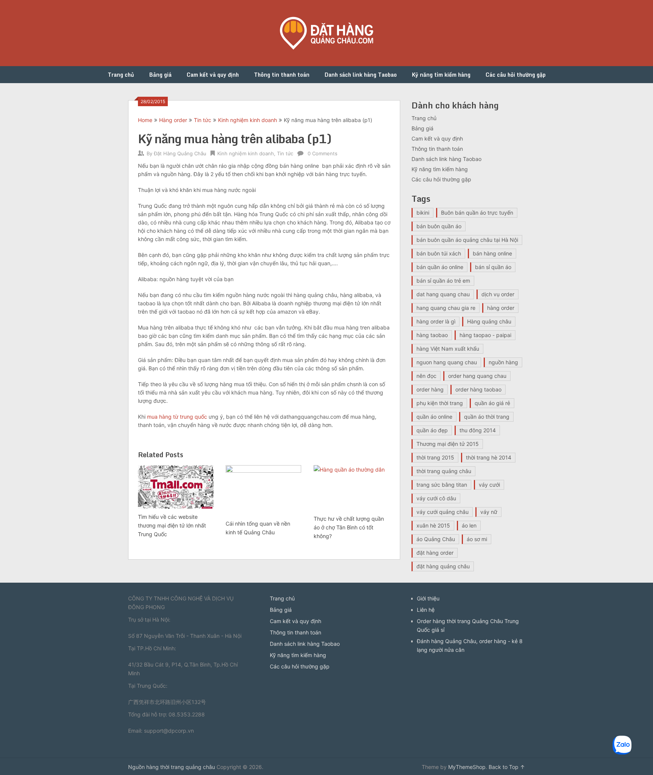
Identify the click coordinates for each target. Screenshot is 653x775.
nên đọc (426, 376)
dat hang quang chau (443, 294)
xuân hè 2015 (433, 525)
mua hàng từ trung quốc (177, 416)
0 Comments (322, 153)
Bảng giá (160, 74)
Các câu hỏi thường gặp (516, 74)
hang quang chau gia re (445, 308)
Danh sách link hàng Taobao (361, 74)
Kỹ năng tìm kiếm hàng (441, 74)
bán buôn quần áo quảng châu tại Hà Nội (467, 240)
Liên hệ (426, 609)
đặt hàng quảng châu (443, 566)
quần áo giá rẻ (492, 403)
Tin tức (202, 120)
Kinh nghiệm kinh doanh (247, 120)
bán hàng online (492, 253)
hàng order (500, 308)
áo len (469, 525)
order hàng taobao (478, 389)
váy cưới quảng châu (442, 512)
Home (145, 120)
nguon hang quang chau (446, 362)
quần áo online (434, 416)
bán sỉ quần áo (493, 267)
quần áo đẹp (432, 430)
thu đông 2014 (478, 430)
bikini (422, 212)
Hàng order (173, 120)
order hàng (430, 389)
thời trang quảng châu (443, 471)
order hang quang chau (477, 376)
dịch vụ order (497, 294)
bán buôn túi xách (438, 253)
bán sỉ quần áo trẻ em (443, 280)
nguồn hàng (503, 362)
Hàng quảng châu (489, 321)
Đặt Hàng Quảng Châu (180, 153)
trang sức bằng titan (441, 484)
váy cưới (489, 484)
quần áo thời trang (486, 416)
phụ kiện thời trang (439, 403)
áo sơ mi (477, 539)
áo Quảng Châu (435, 539)
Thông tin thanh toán (281, 74)
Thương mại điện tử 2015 (447, 444)
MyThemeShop (467, 767)
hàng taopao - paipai (485, 335)
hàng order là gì (435, 321)
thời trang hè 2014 (488, 457)
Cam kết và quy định (213, 74)
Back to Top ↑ (507, 767)
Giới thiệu (428, 598)
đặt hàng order (434, 552)
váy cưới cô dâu (436, 498)
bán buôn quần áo (438, 226)
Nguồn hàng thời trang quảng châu (171, 767)
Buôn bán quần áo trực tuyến (477, 212)
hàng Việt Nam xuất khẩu (447, 348)
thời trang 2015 (435, 457)
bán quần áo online (439, 267)
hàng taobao (432, 335)
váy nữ (488, 512)
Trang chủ (121, 74)
